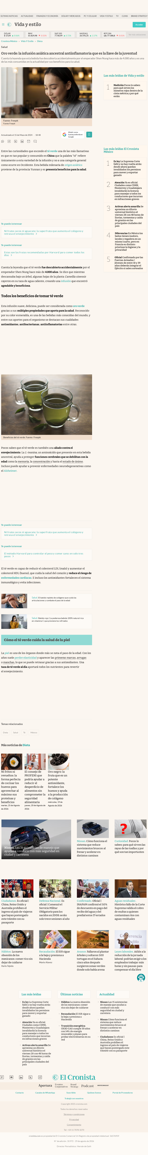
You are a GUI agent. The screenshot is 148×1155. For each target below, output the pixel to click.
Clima (125, 16)
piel (7, 653)
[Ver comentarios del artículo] (35, 141)
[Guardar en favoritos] (89, 134)
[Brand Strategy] (74, 1086)
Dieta (39, 41)
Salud (15, 732)
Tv (117, 16)
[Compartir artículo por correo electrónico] (28, 141)
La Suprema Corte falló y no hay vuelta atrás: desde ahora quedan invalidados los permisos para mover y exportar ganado (128, 168)
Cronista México (9, 41)
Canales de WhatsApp (45, 1093)
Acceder (139, 25)
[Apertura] (45, 1086)
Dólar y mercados (70, 16)
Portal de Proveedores (123, 1093)
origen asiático (73, 165)
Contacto (19, 1093)
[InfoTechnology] (103, 1086)
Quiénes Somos (94, 1093)
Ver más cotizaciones (137, 35)
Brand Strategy (139, 16)
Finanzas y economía (47, 16)
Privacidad (74, 1119)
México (33, 732)
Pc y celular (90, 16)
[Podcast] (87, 1086)
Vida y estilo (106, 16)
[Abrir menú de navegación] (3, 24)
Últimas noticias (9, 16)
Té (24, 732)
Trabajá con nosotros (74, 1098)
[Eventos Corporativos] (61, 1086)
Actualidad (27, 16)
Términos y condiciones (74, 1114)
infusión (66, 281)
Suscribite (71, 1093)
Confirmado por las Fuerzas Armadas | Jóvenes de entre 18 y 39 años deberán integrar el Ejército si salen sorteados (129, 263)
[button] (141, 978)
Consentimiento (74, 1125)
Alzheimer (10, 470)
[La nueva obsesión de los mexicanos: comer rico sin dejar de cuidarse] (17, 939)
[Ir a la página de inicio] (9, 24)
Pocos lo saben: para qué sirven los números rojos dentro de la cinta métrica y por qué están (128, 91)
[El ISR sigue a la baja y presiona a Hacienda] (55, 939)
